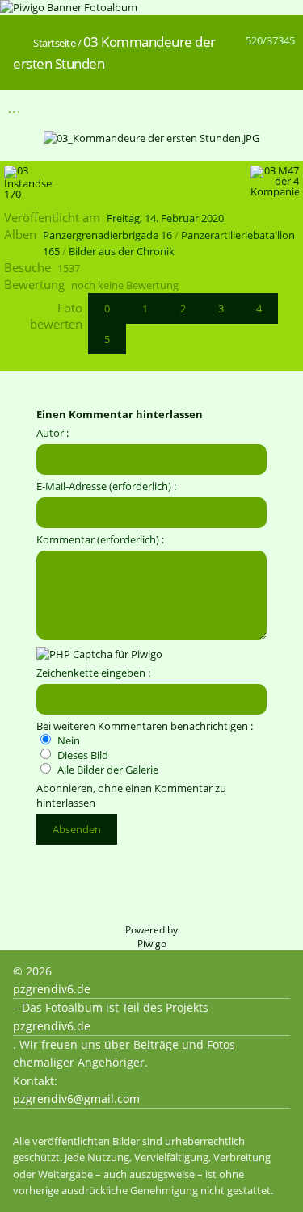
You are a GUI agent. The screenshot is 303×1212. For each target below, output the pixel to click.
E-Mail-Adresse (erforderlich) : (106, 486)
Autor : (52, 433)
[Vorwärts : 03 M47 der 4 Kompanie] (281, 108)
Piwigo (151, 943)
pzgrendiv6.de (51, 988)
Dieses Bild (81, 755)
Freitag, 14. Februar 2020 (165, 218)
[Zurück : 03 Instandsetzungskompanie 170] (247, 108)
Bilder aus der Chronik (122, 251)
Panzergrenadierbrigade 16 (107, 235)
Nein (67, 740)
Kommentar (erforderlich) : (100, 539)
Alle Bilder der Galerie (106, 769)
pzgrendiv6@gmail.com (76, 1098)
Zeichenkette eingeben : (93, 672)
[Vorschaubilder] (213, 108)
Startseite (54, 43)
